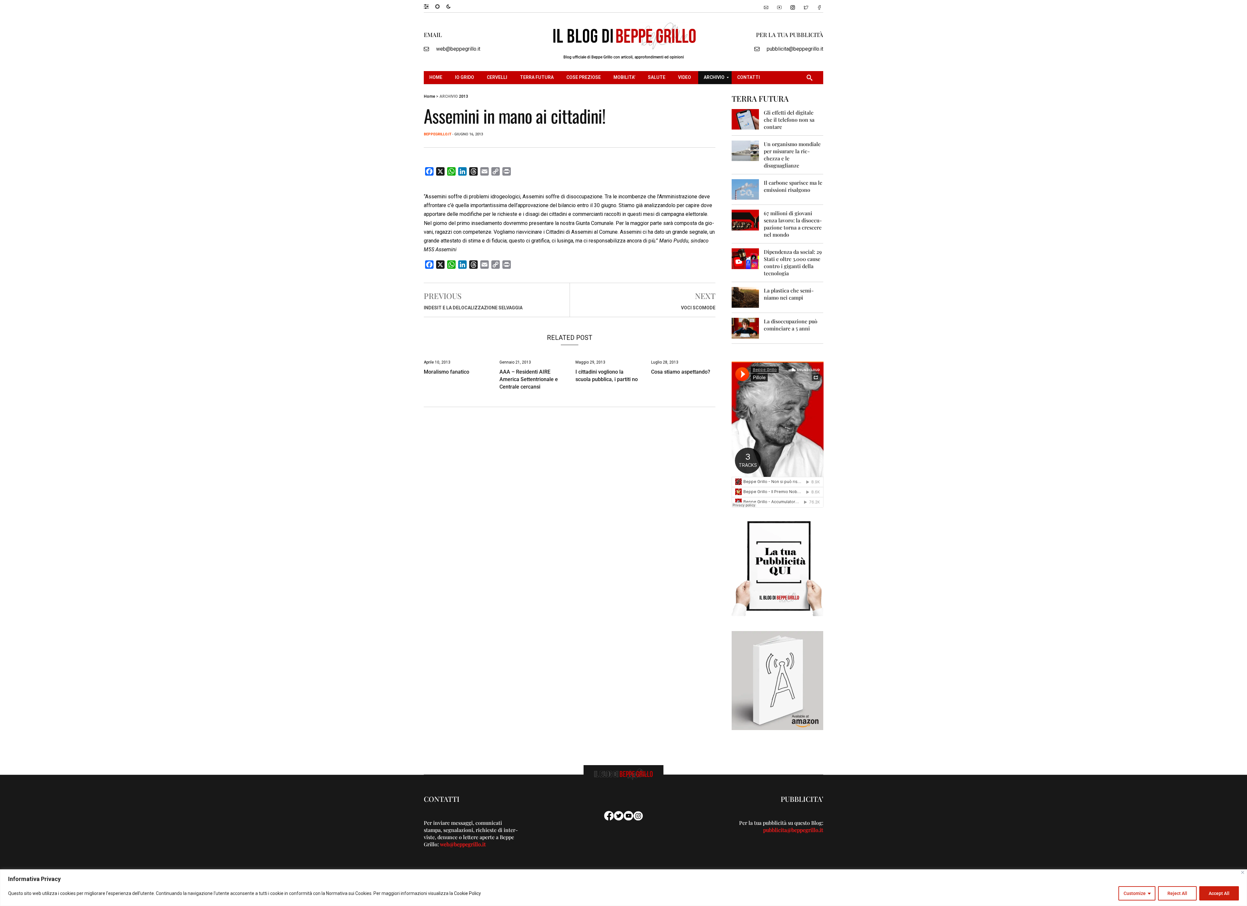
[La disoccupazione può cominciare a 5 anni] (745, 328)
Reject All (1177, 893)
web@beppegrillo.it (458, 49)
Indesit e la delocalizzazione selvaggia (473, 307)
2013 (463, 96)
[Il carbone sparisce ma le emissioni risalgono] (745, 189)
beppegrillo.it (437, 134)
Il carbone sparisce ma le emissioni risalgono (793, 186)
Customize (1135, 893)
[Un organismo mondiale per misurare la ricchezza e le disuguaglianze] (745, 150)
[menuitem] (436, 77)
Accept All (1219, 893)
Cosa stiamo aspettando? (680, 372)
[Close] (1242, 872)
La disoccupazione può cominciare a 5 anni (790, 325)
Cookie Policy (467, 893)
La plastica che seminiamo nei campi (789, 294)
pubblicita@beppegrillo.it (795, 49)
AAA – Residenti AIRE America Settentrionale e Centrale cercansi (528, 379)
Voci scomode (698, 307)
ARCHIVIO (448, 96)
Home (429, 96)
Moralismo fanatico (446, 372)
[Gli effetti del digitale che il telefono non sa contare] (745, 119)
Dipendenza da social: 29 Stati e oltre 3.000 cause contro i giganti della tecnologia (793, 262)
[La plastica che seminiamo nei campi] (745, 297)
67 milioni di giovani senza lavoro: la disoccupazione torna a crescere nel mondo (793, 224)
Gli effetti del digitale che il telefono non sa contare (789, 119)
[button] (429, 6)
